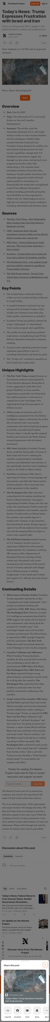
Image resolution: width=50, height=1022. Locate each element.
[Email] (27, 1010)
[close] (45, 965)
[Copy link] (8, 1010)
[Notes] (37, 1010)
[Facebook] (17, 1010)
